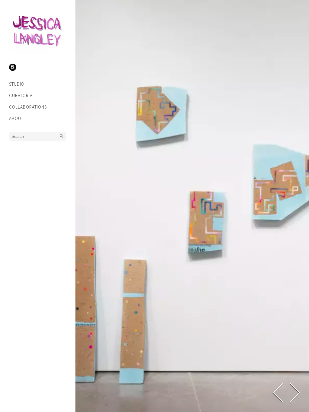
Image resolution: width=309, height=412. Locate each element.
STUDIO (16, 84)
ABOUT (16, 118)
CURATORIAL (22, 95)
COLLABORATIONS (28, 107)
